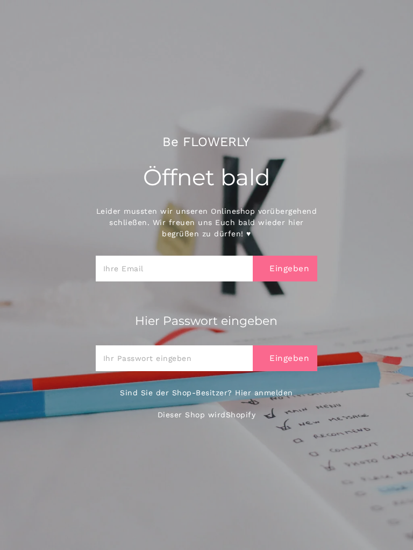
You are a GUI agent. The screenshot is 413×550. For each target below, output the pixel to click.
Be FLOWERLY (206, 142)
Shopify (241, 414)
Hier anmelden (264, 392)
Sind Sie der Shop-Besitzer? (206, 392)
